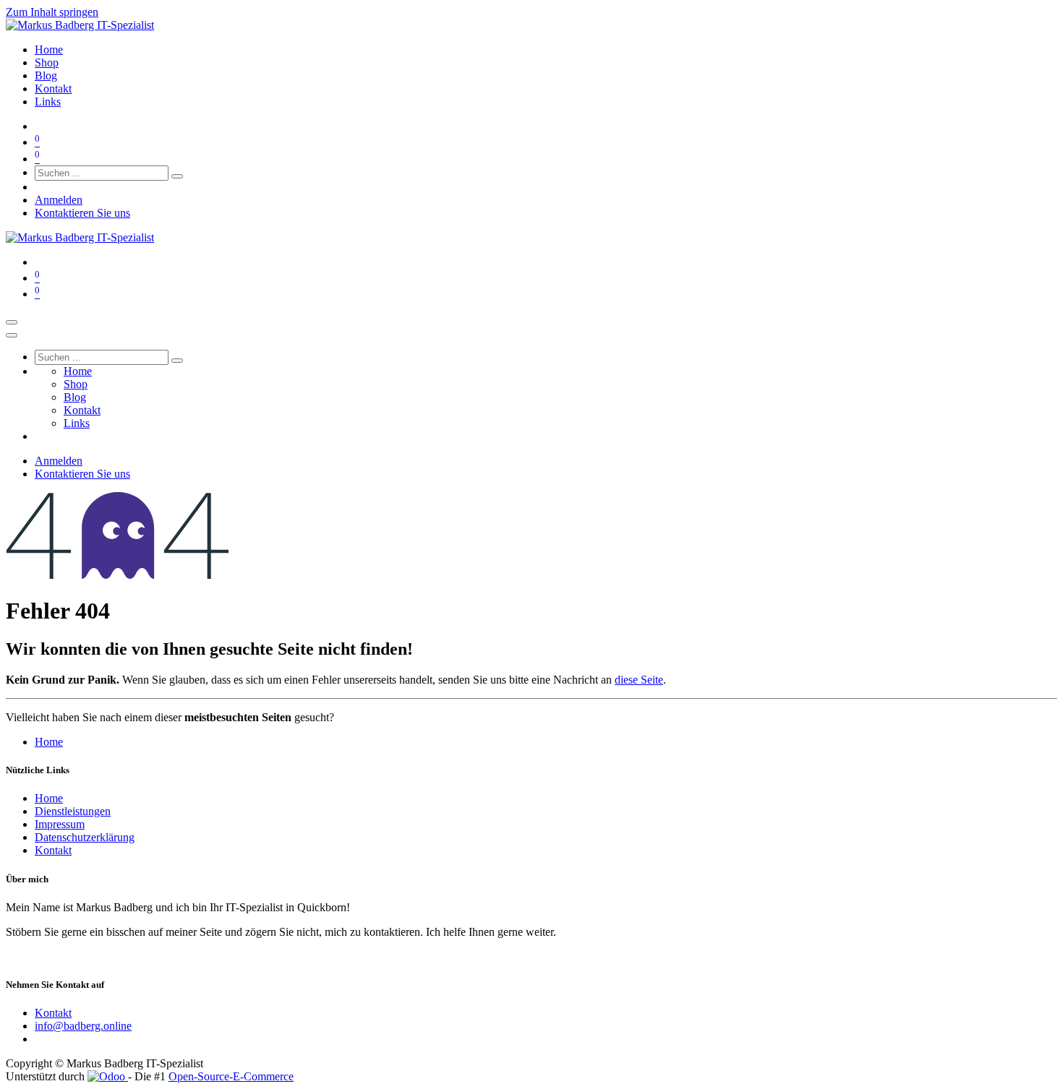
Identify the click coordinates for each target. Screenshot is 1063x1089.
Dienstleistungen (73, 811)
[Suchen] (177, 176)
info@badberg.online (83, 1026)
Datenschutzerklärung (85, 837)
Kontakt (53, 850)
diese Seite (639, 679)
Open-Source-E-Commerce (231, 1076)
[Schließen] (11, 335)
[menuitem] (49, 49)
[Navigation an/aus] (11, 322)
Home (49, 742)
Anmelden (58, 200)
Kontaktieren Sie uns (82, 213)
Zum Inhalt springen (52, 12)
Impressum (60, 824)
